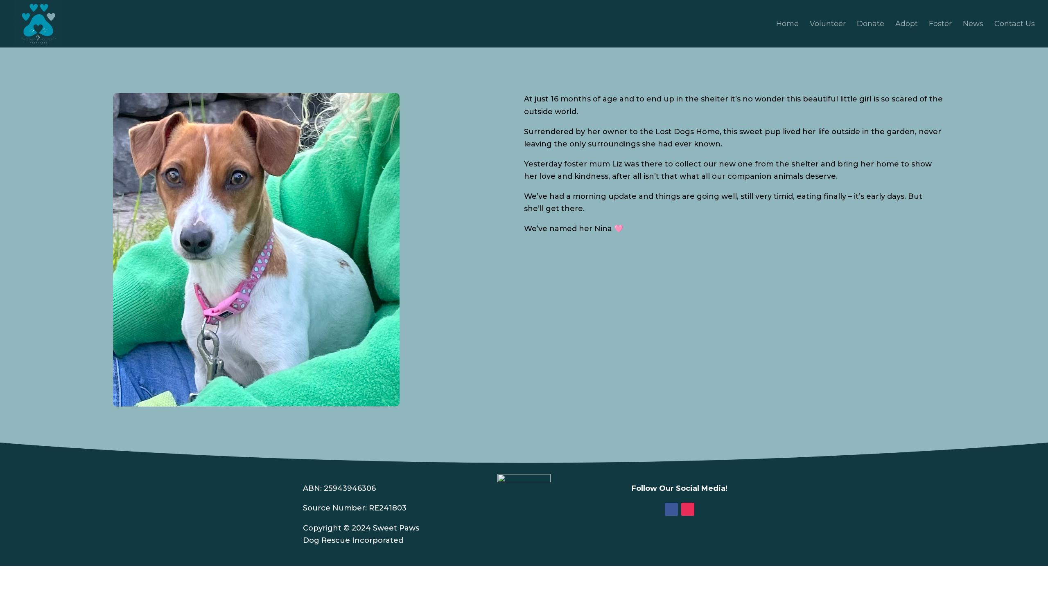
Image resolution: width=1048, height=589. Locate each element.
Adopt (906, 24)
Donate (870, 24)
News (973, 24)
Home (787, 24)
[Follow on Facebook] (671, 509)
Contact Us (1014, 24)
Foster (940, 24)
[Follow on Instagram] (687, 509)
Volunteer (828, 24)
